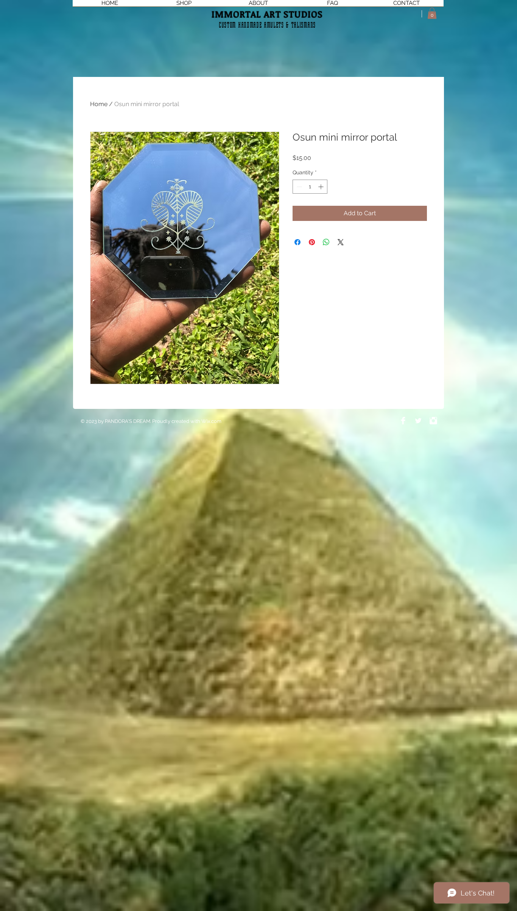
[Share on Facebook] (297, 242)
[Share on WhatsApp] (326, 242)
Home (98, 104)
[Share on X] (340, 242)
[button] (432, 13)
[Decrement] (298, 186)
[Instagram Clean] (433, 420)
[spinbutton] (310, 186)
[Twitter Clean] (418, 420)
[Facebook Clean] (403, 420)
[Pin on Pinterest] (311, 242)
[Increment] (321, 186)
